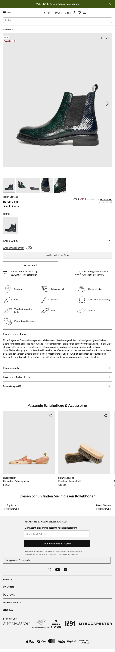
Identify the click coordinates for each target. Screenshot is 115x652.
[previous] (8, 104)
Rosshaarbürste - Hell (69, 481)
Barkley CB (8, 29)
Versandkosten (106, 199)
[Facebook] (65, 569)
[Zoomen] (101, 38)
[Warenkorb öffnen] (84, 12)
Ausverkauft (30, 264)
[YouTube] (57, 569)
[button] (57, 206)
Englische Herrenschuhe (11, 507)
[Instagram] (49, 569)
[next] (107, 104)
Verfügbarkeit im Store (57, 255)
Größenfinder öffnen (13, 247)
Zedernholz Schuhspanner (16, 481)
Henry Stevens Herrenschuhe (103, 507)
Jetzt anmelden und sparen (57, 543)
